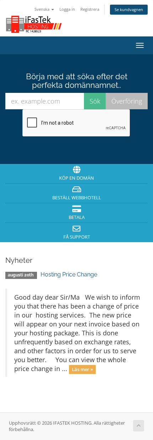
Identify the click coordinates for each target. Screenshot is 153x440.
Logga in (67, 9)
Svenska (43, 9)
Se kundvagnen (129, 9)
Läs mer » (82, 369)
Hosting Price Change (69, 274)
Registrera (89, 9)
